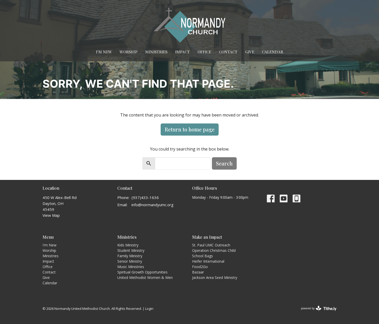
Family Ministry (129, 255)
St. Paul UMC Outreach (211, 245)
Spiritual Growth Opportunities (142, 272)
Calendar (272, 51)
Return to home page (190, 129)
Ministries (156, 51)
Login (149, 308)
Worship (128, 51)
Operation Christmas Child (214, 250)
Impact (182, 51)
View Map (51, 215)
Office (204, 51)
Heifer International (208, 261)
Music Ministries (130, 266)
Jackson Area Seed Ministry (214, 277)
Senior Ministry (129, 261)
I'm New (104, 51)
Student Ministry (130, 250)
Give (249, 51)
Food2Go (200, 266)
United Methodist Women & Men (145, 277)
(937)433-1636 (145, 197)
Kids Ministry (127, 245)
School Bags (202, 255)
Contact (228, 51)
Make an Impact (207, 237)
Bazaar (198, 272)
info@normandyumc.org (152, 204)
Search (224, 163)
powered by (316, 312)
